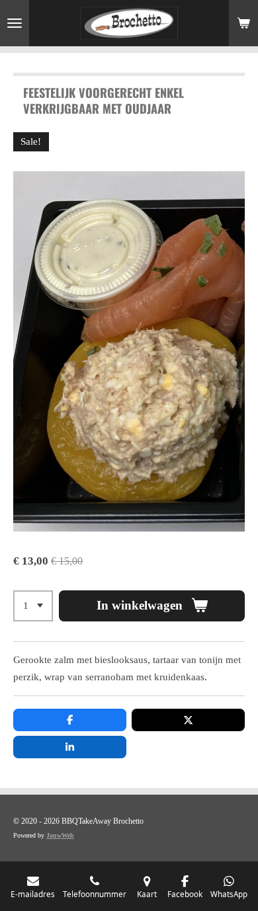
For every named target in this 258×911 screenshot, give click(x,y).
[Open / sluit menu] (14, 23)
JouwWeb (60, 835)
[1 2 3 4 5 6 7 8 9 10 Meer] (33, 605)
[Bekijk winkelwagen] (243, 23)
